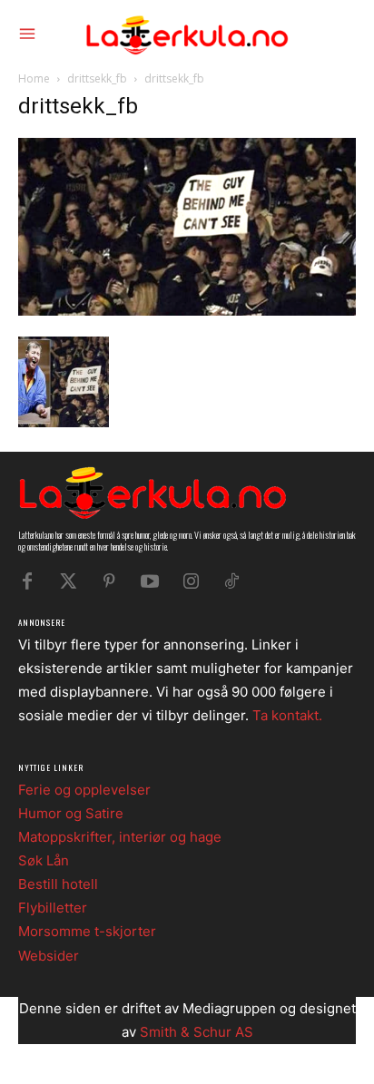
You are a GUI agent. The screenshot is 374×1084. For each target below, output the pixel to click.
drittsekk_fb (97, 78)
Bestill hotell (58, 884)
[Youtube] (150, 581)
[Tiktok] (231, 581)
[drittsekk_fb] (187, 310)
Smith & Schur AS (196, 1031)
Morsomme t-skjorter (87, 931)
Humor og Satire (70, 813)
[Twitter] (68, 581)
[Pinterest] (109, 581)
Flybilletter (52, 907)
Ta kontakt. (287, 715)
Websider (48, 955)
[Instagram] (191, 581)
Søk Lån (43, 860)
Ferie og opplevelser (84, 789)
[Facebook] (27, 581)
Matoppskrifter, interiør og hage (119, 836)
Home (34, 78)
